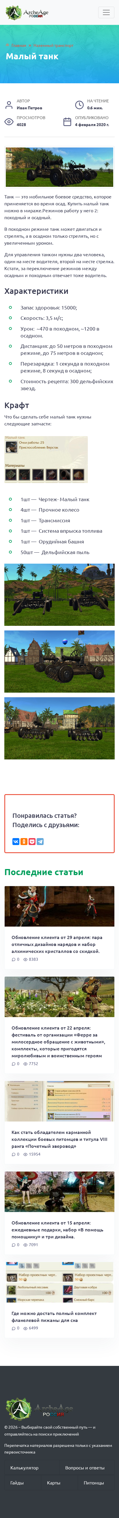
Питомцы (94, 1482)
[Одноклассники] (24, 841)
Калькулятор (24, 1467)
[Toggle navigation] (106, 12)
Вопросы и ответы (85, 1467)
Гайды (17, 1482)
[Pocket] (32, 841)
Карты (53, 1482)
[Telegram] (40, 841)
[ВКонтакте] (15, 841)
